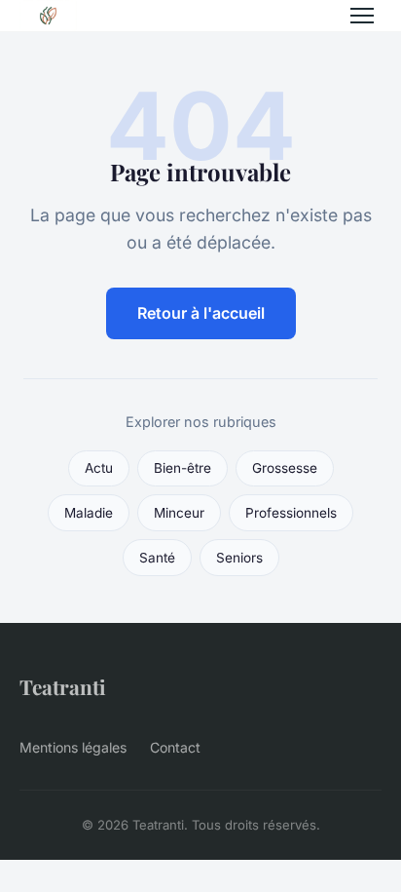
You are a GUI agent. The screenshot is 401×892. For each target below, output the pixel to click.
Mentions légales (73, 747)
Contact (175, 747)
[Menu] (362, 15)
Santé (157, 557)
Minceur (179, 513)
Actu (99, 468)
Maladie (88, 513)
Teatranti (62, 686)
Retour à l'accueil (201, 313)
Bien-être (182, 468)
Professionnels (291, 513)
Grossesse (284, 468)
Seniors (239, 557)
